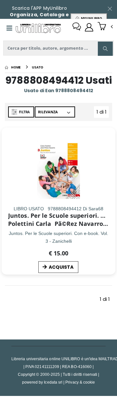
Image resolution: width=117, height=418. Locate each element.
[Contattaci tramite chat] (76, 27)
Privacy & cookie (80, 382)
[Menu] (9, 28)
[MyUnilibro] (89, 27)
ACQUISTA (61, 267)
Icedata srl (53, 382)
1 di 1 (103, 113)
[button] (105, 27)
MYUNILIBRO (90, 18)
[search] (105, 49)
